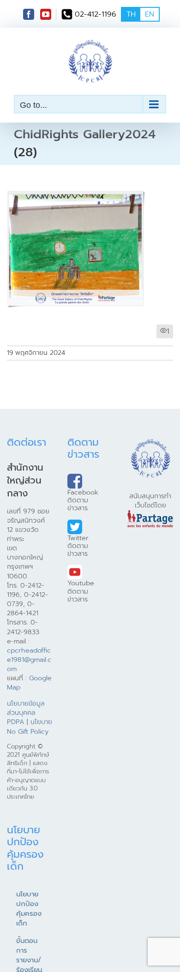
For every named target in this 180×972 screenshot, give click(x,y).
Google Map (29, 682)
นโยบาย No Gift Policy (29, 726)
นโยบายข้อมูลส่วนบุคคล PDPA (26, 712)
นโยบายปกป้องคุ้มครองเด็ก (29, 908)
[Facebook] (28, 14)
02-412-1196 (95, 14)
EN (149, 14)
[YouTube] (45, 14)
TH (131, 14)
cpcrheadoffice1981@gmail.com (29, 659)
